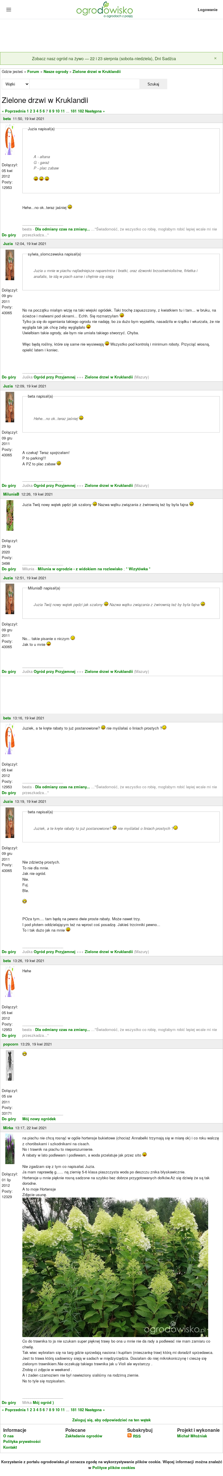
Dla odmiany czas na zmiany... (63, 229)
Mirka (8, 1127)
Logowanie (207, 9)
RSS (136, 1436)
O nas (8, 1436)
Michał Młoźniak (192, 1436)
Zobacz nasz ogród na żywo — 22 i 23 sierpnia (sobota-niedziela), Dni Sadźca (104, 58)
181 (74, 111)
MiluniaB (11, 494)
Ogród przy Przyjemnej (55, 377)
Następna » (95, 111)
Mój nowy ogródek (39, 1118)
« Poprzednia (14, 111)
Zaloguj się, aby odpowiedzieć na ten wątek (111, 1420)
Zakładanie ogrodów (83, 1436)
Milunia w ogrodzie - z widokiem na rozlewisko (80, 568)
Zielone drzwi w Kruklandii (97, 71)
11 (63, 111)
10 (57, 111)
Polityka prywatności (22, 1441)
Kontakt (10, 1447)
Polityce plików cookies (113, 1467)
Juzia (8, 243)
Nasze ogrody (56, 71)
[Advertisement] (111, 36)
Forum (33, 71)
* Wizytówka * (138, 568)
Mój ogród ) (43, 1402)
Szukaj (153, 84)
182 (81, 111)
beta (7, 118)
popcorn (10, 1044)
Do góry (9, 234)
